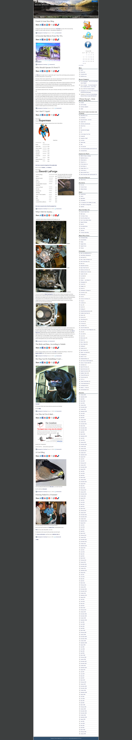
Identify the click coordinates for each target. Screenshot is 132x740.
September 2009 (84, 620)
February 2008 (83, 657)
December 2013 (84, 514)
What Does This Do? (53, 17)
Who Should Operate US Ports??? (48, 67)
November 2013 (84, 516)
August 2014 (83, 498)
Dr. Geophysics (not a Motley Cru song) (88, 202)
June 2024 (83, 403)
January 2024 (83, 405)
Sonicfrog (45, 32)
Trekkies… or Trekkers (46, 167)
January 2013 (83, 537)
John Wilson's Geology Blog (86, 204)
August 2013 (83, 522)
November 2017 (84, 450)
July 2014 (82, 500)
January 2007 (83, 684)
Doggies (82, 286)
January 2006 (83, 708)
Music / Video (83, 342)
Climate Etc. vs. (83, 162)
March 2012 (83, 558)
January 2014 (83, 512)
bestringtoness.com (84, 90)
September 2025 (84, 396)
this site (51, 486)
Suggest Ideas (83, 243)
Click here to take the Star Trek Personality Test (45, 206)
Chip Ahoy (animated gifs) (85, 123)
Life (81, 331)
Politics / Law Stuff (84, 352)
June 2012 (83, 551)
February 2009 (83, 632)
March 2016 (83, 477)
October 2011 (83, 568)
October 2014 (83, 496)
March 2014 (83, 508)
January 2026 (83, 394)
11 (91, 56)
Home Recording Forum (85, 218)
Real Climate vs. (84, 166)
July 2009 (82, 622)
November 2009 (84, 615)
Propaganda (83, 354)
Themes (82, 248)
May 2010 (82, 603)
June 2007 (83, 673)
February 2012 (83, 560)
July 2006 (82, 696)
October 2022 (83, 421)
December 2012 (84, 539)
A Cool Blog (40, 452)
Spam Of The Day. (84, 366)
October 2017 (83, 452)
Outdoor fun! (83, 348)
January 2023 (83, 419)
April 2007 (82, 677)
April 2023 (82, 417)
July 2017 (82, 458)
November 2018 (84, 444)
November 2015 (84, 481)
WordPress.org (83, 76)
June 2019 (83, 440)
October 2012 (83, 543)
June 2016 (83, 473)
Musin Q (82, 224)
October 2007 (83, 665)
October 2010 (83, 593)
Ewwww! (82, 294)
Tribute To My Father (84, 381)
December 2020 (84, 427)
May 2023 (82, 415)
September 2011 (84, 570)
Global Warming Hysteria (85, 311)
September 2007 (84, 667)
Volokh (82, 108)
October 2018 (83, 446)
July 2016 (82, 471)
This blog (58, 28)
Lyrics (82, 335)
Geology (82, 309)
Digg (40, 408)
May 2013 (82, 529)
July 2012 (82, 549)
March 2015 (83, 487)
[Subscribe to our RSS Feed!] (88, 25)
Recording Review (84, 226)
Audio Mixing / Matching (85, 255)
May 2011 (82, 578)
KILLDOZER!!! (38, 61)
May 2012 (82, 553)
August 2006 (83, 694)
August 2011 (83, 572)
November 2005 (84, 713)
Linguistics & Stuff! (84, 138)
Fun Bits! (82, 302)
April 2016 (82, 475)
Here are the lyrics (41, 534)
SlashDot (82, 206)
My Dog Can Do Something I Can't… (49, 359)
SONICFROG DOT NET (51, 2)
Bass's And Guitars (84, 261)
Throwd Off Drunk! (84, 375)
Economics (83, 292)
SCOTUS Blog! (83, 104)
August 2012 (83, 547)
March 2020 (83, 434)
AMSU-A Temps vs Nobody (86, 155)
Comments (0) (58, 32)
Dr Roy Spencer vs (84, 164)
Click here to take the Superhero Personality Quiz (46, 165)
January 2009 (83, 634)
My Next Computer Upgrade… (89, 88)
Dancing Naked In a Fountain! (46, 495)
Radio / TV (83, 356)
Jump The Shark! (84, 327)
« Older (37, 539)
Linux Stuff (83, 333)
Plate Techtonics (84, 350)
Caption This (51, 527)
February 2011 (83, 584)
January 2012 (83, 562)
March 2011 (83, 582)
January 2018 (83, 448)
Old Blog (82, 346)
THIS (37, 75)
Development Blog (84, 237)
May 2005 (82, 725)
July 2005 (82, 721)
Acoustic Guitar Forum (85, 211)
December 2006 (84, 686)
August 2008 (83, 644)
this (55, 351)
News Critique (83, 344)
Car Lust (82, 184)
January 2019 (83, 442)
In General (83, 323)
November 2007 (84, 663)
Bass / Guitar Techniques (85, 259)
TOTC (82, 379)
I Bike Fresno (83, 179)
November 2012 (84, 541)
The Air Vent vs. (83, 170)
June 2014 (83, 502)
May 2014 (82, 504)
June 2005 (83, 723)
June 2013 (83, 527)
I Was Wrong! (83, 319)
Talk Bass (82, 230)
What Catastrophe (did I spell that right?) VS (89, 174)
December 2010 (84, 589)
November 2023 (84, 407)
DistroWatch (83, 200)
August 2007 (83, 669)
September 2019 (84, 436)
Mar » (82, 65)
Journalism (83, 325)
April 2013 (82, 531)
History (82, 315)
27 (83, 63)
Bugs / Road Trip (84, 267)
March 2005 (83, 729)
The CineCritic (83, 146)
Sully (81, 144)
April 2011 (82, 580)
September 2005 (84, 717)
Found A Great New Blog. (45, 21)
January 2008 (83, 659)
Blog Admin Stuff (84, 265)
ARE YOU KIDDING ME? (85, 253)
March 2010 (83, 607)
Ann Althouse (83, 117)
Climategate (83, 282)
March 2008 (83, 655)
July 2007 (82, 671)
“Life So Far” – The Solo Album (69, 17)
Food (82, 296)
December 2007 (84, 661)
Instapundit (83, 136)
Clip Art (82, 196)
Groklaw (82, 102)
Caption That (83, 273)
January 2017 (83, 465)
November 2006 (84, 688)
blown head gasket (49, 294)
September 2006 (84, 692)
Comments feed (84, 74)
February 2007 (83, 682)
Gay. (81, 304)
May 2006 (82, 700)
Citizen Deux (83, 125)
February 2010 (83, 609)
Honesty (82, 317)
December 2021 (84, 423)
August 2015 (83, 483)
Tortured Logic (83, 377)
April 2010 (82, 605)
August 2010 (83, 597)
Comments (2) (52, 341)
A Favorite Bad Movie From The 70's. (49, 36)
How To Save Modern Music (86, 220)
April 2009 (82, 628)
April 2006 (82, 702)
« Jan (80, 65)
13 (83, 59)
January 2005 (83, 733)
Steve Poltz (83, 228)
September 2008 (84, 642)
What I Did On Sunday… (45, 212)
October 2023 (83, 409)
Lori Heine (82, 140)
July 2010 (82, 599)
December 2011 (84, 564)
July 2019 (82, 438)
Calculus (37, 404)
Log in (82, 70)
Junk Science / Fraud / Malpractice (87, 329)
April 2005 (82, 727)
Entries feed (83, 72)
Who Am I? (43, 17)
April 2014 (82, 506)
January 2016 (83, 479)
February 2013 (83, 535)
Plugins (82, 241)
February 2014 (83, 510)
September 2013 (84, 520)
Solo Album (83, 364)
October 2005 (83, 715)
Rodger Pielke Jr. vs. (84, 168)
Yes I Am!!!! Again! (43, 111)
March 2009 (83, 630)
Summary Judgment (84, 106)
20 (83, 61)
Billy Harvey (83, 213)
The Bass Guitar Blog (85, 232)
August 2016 (83, 469)
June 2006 (83, 698)
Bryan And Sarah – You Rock (86, 119)
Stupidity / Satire (84, 373)
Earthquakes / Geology (85, 290)
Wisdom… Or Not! (84, 387)
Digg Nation (83, 198)
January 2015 (83, 491)
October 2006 (83, 690)
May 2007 (82, 675)
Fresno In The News (84, 298)
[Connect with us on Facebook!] (88, 45)
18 (91, 59)
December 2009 (84, 613)
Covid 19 (82, 284)
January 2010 (83, 611)
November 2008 (84, 638)
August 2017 (83, 456)
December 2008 (84, 636)
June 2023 (83, 413)
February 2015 (83, 489)
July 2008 (82, 646)
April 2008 (82, 653)
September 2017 (84, 454)
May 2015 (82, 485)
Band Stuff (82, 257)
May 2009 (82, 626)
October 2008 (83, 640)
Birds (82, 263)
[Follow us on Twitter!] (88, 35)
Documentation (83, 239)
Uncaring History (84, 150)
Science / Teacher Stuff (85, 362)
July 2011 (82, 574)
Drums (82, 288)
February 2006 (83, 706)
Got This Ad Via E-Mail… (45, 414)
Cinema (82, 278)
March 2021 (83, 425)
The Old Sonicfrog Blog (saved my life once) (89, 148)
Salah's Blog (83, 142)
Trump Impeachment (84, 383)
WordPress (79, 738)
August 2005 (83, 719)
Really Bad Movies (84, 358)
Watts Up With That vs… (85, 172)
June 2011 (82, 576)
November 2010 (84, 591)
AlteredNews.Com (84, 115)
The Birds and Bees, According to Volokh (50, 344)
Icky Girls (82, 321)
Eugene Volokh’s (39, 353)
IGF (81, 132)
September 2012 (84, 545)
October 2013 (83, 518)
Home (36, 17)
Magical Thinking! (84, 222)
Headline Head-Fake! (85, 313)
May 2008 (82, 651)
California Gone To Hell (85, 271)
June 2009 (83, 624)
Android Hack (83, 194)
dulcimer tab (55, 534)
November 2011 (84, 566)
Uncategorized (40, 32)
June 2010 (83, 601)
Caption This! (83, 121)
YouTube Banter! (84, 389)
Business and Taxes (84, 269)
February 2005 (83, 731)
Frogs (82, 300)
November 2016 (84, 467)
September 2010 (84, 595)
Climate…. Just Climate (85, 280)
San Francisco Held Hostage (86, 360)
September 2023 (84, 411)
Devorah (45, 489)
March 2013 (83, 533)
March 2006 (83, 704)
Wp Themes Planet (65, 738)
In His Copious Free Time (85, 134)
